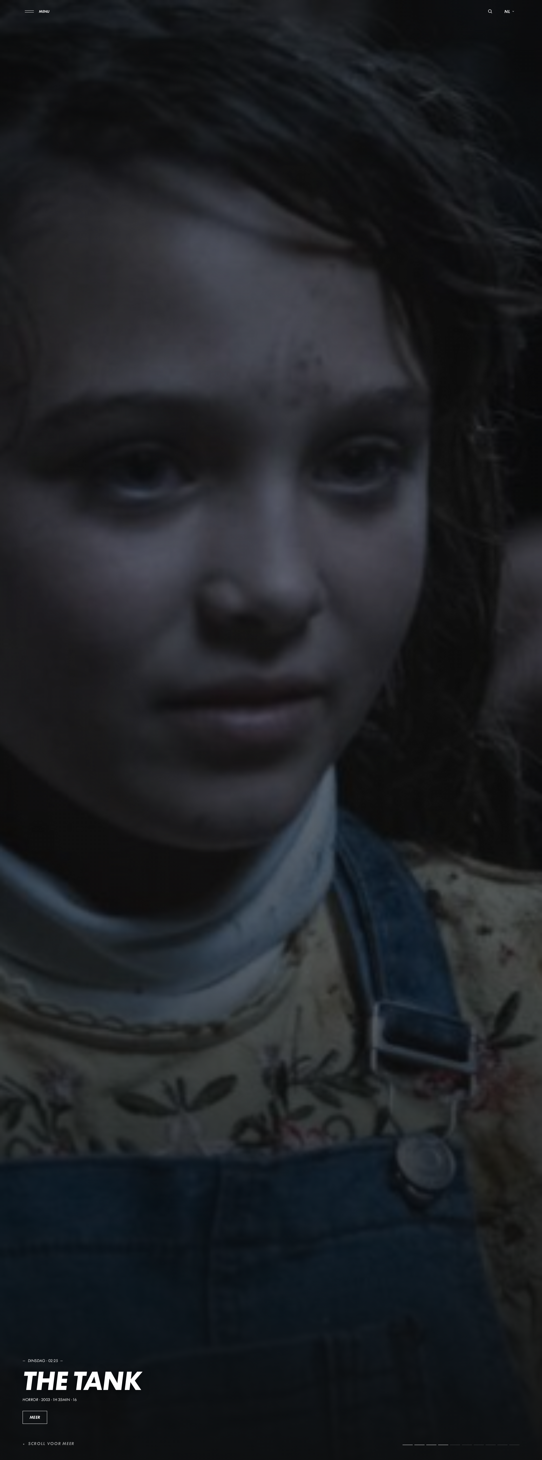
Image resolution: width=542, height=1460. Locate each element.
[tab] (408, 1444)
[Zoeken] (490, 11)
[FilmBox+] (271, 11)
